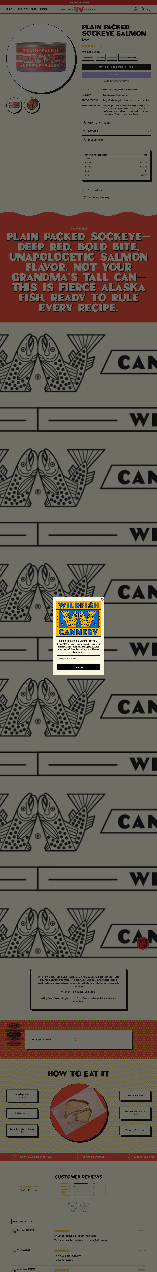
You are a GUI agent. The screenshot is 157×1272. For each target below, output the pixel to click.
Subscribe (78, 667)
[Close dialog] (102, 599)
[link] (78, 619)
